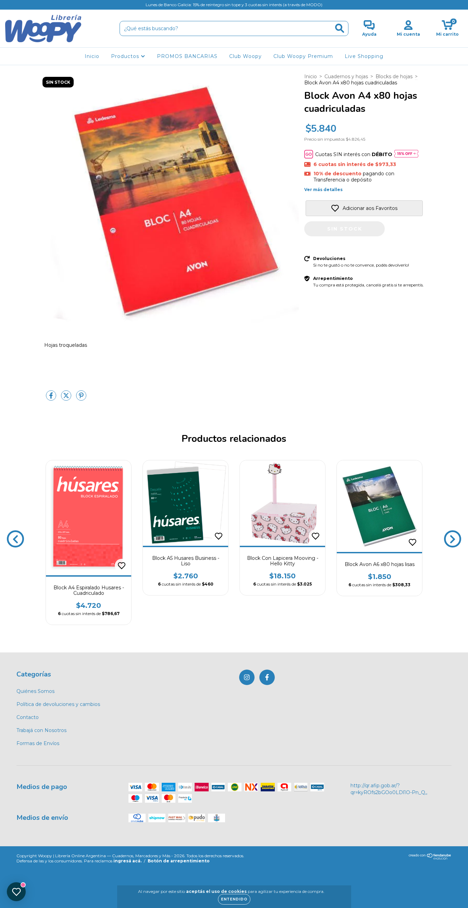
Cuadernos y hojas (346, 76)
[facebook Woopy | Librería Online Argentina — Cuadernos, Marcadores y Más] (19, 5)
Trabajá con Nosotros (41, 730)
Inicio (92, 56)
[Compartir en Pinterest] (81, 398)
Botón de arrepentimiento (179, 860)
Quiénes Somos (35, 691)
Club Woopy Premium (303, 56)
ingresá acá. (127, 860)
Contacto (27, 717)
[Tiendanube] (430, 858)
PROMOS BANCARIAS (187, 56)
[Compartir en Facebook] (52, 398)
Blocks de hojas (393, 76)
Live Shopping (364, 56)
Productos (126, 56)
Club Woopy (245, 56)
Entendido (234, 899)
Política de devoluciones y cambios (58, 704)
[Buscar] (340, 28)
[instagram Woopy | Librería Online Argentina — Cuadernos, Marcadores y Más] (10, 5)
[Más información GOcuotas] (406, 154)
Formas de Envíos (37, 743)
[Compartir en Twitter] (67, 398)
